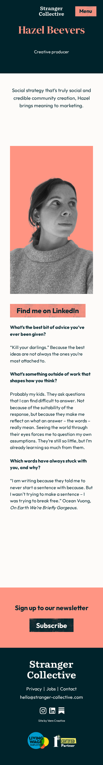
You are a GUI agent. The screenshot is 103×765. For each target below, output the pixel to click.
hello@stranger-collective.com (51, 697)
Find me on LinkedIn (48, 310)
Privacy (34, 689)
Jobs (51, 689)
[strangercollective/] (43, 710)
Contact (68, 689)
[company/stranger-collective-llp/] (52, 710)
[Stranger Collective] (51, 11)
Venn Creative (56, 721)
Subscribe (51, 625)
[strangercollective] (61, 710)
